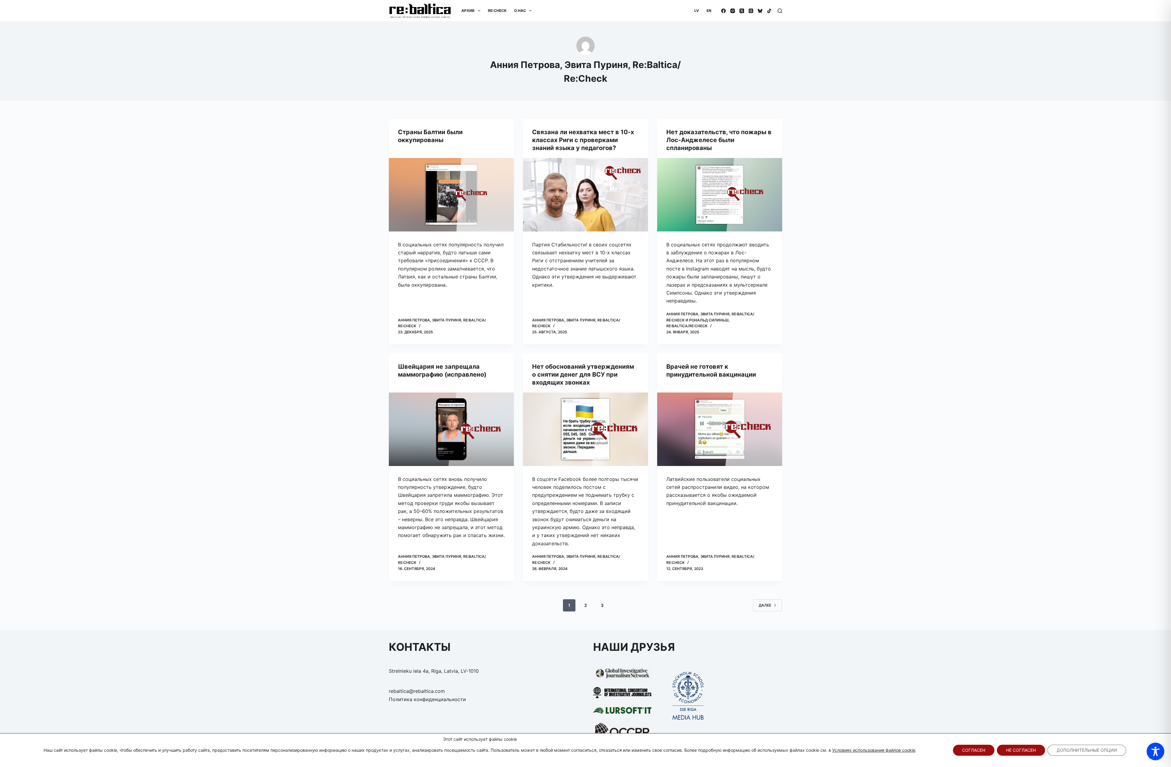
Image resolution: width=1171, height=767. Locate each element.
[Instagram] (732, 11)
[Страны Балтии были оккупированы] (451, 194)
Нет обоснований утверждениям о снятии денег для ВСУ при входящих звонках (583, 374)
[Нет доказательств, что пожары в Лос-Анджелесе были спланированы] (719, 194)
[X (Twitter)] (741, 11)
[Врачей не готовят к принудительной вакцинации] (719, 429)
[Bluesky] (760, 11)
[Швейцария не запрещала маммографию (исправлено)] (451, 429)
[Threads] (751, 11)
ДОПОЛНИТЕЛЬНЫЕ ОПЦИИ (1087, 750)
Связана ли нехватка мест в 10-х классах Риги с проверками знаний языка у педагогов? (583, 140)
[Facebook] (723, 11)
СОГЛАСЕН (973, 750)
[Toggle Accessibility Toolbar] (1155, 751)
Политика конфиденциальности (427, 699)
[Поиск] (780, 11)
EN (709, 10)
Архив (467, 10)
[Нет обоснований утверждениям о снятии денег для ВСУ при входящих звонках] (585, 429)
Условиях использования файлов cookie (873, 750)
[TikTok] (769, 11)
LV (696, 10)
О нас (520, 10)
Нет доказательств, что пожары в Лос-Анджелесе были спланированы (719, 140)
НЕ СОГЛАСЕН (1021, 750)
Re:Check (497, 10)
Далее (765, 605)
